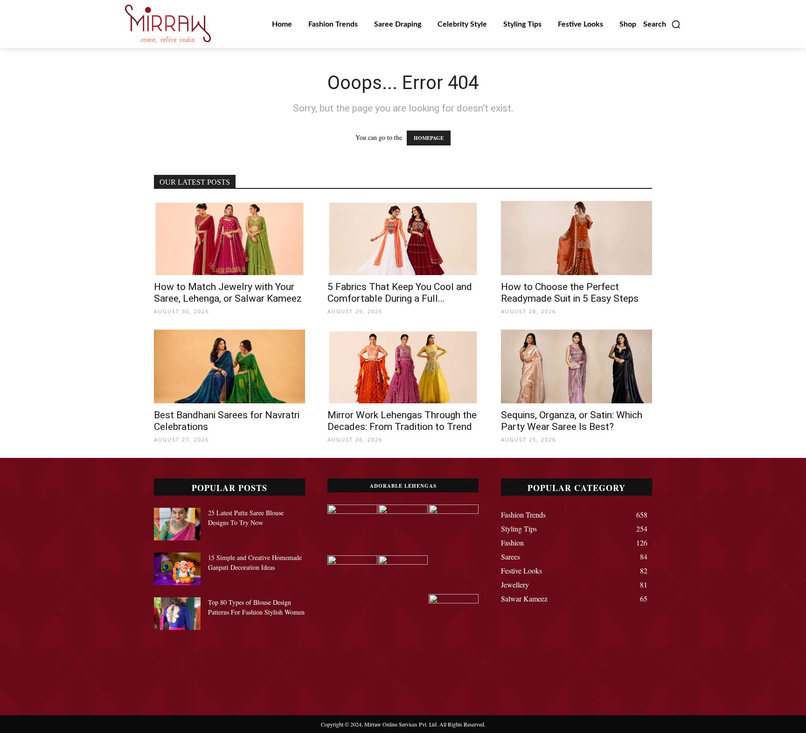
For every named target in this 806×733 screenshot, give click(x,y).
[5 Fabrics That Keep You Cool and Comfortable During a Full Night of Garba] (403, 238)
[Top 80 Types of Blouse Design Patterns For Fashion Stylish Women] (177, 613)
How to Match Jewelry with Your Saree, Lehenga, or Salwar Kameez (228, 292)
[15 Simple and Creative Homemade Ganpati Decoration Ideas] (177, 569)
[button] (662, 24)
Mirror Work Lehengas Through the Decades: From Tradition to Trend (402, 420)
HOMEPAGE (429, 138)
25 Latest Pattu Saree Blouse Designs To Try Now (246, 517)
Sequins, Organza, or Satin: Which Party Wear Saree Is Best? (571, 420)
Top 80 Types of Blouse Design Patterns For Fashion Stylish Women (256, 607)
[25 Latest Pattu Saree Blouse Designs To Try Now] (177, 524)
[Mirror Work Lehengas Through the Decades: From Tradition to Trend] (403, 367)
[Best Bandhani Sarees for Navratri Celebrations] (229, 367)
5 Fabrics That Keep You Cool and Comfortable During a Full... (399, 292)
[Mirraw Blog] (168, 24)
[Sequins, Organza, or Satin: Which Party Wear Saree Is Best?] (576, 367)
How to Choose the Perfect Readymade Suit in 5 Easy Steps (570, 292)
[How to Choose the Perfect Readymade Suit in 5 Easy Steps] (576, 238)
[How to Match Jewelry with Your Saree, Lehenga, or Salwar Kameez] (229, 238)
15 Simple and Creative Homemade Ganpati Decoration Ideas (255, 562)
